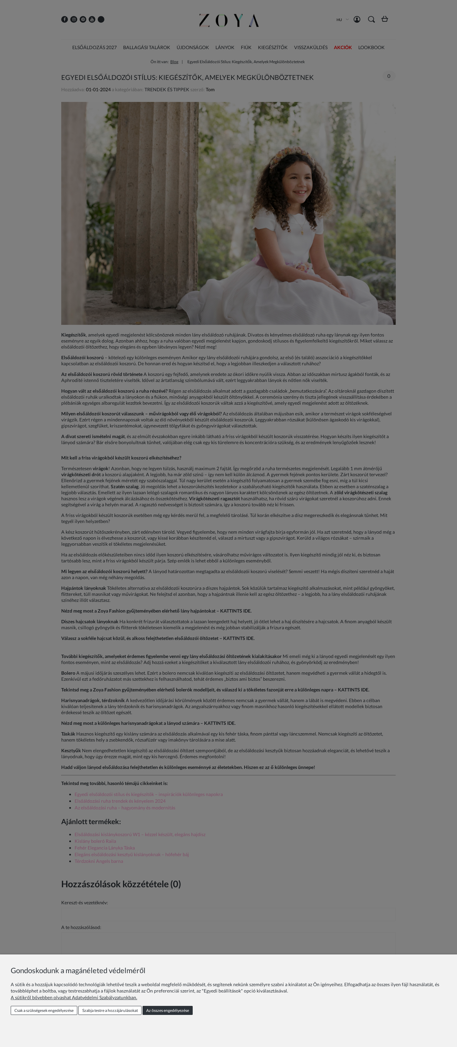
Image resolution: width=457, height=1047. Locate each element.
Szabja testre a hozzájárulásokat (110, 1010)
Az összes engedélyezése (167, 1010)
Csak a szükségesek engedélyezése (44, 1010)
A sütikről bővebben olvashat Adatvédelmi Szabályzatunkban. (74, 997)
